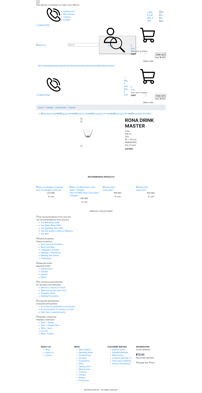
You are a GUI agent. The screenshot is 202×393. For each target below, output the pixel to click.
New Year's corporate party (53, 312)
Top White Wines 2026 (51, 225)
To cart (51, 196)
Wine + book (46, 328)
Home (40, 107)
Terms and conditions (121, 361)
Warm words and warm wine (53, 290)
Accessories (88, 65)
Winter (44, 277)
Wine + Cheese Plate (50, 325)
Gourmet (79, 65)
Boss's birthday (47, 247)
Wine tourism (69, 14)
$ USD (150, 15)
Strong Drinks (69, 65)
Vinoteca (67, 17)
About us (49, 352)
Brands (101, 65)
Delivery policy (118, 349)
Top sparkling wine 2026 (52, 228)
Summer (44, 271)
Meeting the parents (50, 296)
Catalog (49, 107)
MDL (151, 12)
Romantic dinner (48, 293)
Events (48, 355)
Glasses (72, 107)
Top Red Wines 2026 (50, 222)
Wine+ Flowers (47, 334)
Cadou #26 (108, 190)
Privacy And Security (121, 363)
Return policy (118, 355)
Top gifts (45, 234)
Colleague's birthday (50, 250)
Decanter (55, 113)
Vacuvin (88, 113)
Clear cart (160, 54)
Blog (47, 349)
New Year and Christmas (52, 244)
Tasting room (69, 11)
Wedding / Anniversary (51, 252)
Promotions (109, 65)
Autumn (44, 274)
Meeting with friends (50, 255)
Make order (148, 61)
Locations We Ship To (121, 358)
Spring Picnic (46, 269)
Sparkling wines (56, 65)
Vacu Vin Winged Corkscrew (48, 190)
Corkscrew (108, 113)
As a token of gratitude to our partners (58, 306)
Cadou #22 (141, 190)
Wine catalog (44, 65)
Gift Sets (127, 113)
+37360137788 (43, 25)
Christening (46, 258)
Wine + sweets (47, 322)
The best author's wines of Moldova (57, 231)
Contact (66, 20)
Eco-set (44, 331)
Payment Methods (120, 352)
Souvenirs (146, 113)
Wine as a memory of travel (53, 287)
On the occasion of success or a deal (57, 309)
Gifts (96, 65)
